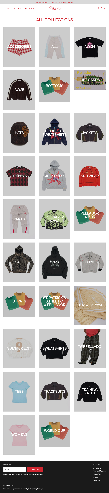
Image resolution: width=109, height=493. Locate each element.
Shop (8, 8)
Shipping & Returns (99, 471)
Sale (14, 8)
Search (95, 477)
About (20, 8)
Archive (32, 8)
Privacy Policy (97, 474)
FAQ (26, 8)
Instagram (96, 480)
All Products (97, 468)
